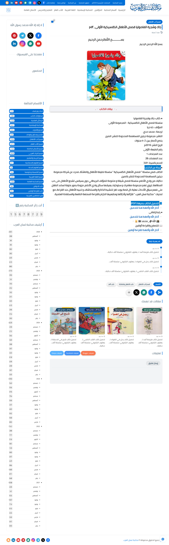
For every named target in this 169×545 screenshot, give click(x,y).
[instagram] (34, 2)
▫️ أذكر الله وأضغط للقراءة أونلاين (145, 230)
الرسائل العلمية (26, 120)
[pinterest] (21, 2)
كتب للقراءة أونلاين (26, 191)
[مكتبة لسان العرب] (146, 7)
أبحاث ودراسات (26, 111)
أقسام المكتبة (110, 10)
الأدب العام (58, 10)
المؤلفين (98, 10)
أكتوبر (36, 335)
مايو (36, 249)
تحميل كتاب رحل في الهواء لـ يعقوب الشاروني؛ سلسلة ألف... (134, 261)
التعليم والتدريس (45, 10)
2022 (38, 426)
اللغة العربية (70, 10)
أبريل (36, 253)
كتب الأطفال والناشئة (126, 284)
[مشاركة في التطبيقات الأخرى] (129, 292)
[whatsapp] (25, 2)
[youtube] (16, 2)
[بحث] (8, 10)
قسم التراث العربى (26, 153)
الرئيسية (121, 10)
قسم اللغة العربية (26, 177)
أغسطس (35, 236)
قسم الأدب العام (26, 144)
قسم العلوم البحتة (26, 167)
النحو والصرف (26, 130)
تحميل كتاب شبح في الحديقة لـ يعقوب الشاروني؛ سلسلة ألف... (63, 341)
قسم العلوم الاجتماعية (26, 163)
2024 (38, 322)
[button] (151, 292)
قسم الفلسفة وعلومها (26, 172)
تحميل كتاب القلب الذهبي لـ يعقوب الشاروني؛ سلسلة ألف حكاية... (132, 271)
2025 (38, 270)
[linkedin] (11, 2)
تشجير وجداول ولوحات (26, 134)
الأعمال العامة (30, 10)
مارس (36, 257)
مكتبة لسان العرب (130, 540)
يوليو (36, 240)
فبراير (36, 262)
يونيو (36, 244)
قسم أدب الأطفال (154, 21)
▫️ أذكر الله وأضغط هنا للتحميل (146, 207)
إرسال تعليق (153, 363)
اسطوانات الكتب (26, 116)
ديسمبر (35, 274)
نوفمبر (35, 279)
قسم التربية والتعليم (26, 158)
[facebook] (43, 2)
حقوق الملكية (84, 2)
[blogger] (7, 2)
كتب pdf (111, 284)
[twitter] (39, 2)
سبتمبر (35, 283)
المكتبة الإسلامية (85, 10)
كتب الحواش (26, 186)
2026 (38, 231)
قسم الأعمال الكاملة (26, 148)
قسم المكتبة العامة (26, 181)
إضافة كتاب (50, 2)
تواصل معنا (61, 2)
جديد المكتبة (117, 2)
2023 (38, 378)
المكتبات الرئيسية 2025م (101, 2)
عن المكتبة (72, 2)
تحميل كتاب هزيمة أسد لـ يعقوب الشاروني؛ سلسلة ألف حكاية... (133, 252)
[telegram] (30, 2)
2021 (38, 482)
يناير (36, 266)
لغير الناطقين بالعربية (26, 195)
